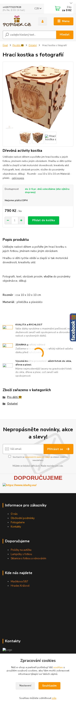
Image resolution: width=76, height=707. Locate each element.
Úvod (5, 45)
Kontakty (16, 527)
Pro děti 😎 (18, 45)
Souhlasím (49, 686)
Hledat (65, 34)
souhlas (58, 667)
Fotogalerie (18, 522)
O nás (14, 514)
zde (54, 698)
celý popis (18, 178)
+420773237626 (12, 7)
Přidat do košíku (43, 220)
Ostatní (33, 45)
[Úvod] (17, 21)
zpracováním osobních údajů (37, 457)
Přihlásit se (55, 449)
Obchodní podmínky (23, 518)
